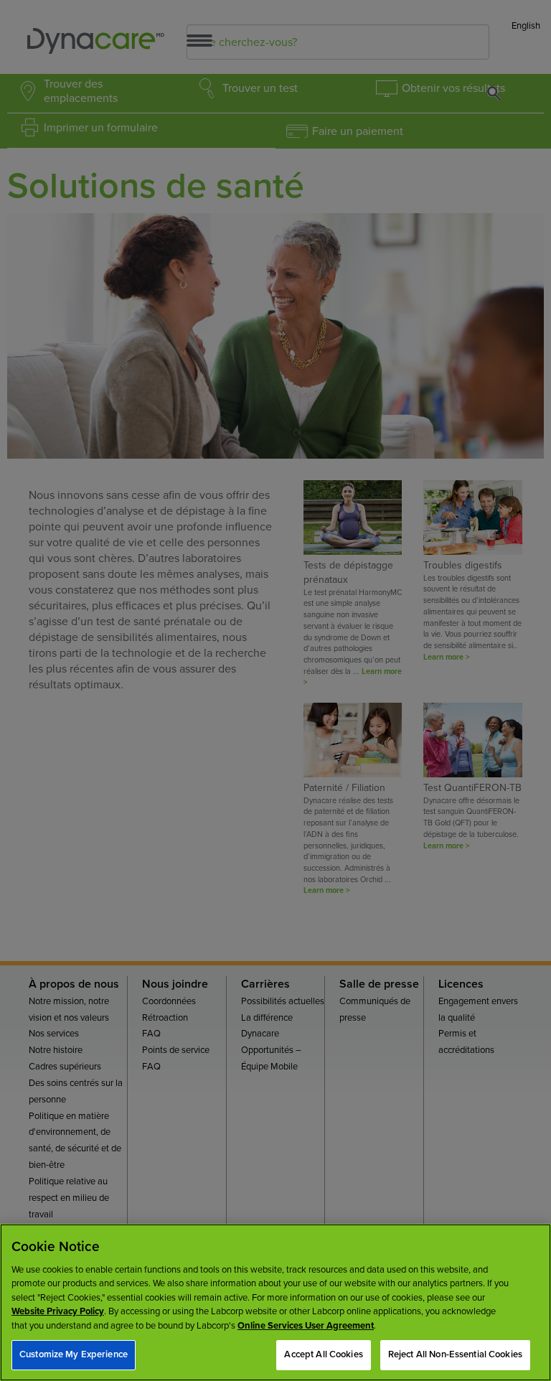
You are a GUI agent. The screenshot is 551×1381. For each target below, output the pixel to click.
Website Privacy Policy (57, 1311)
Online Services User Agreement (305, 1325)
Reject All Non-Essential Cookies (455, 1354)
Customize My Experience (73, 1354)
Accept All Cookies (323, 1354)
